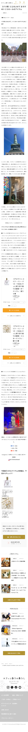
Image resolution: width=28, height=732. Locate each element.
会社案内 (14, 703)
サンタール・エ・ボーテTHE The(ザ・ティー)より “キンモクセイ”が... (18, 590)
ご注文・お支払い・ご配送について (11, 699)
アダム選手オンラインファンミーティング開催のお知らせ (18, 643)
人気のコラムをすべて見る (14, 600)
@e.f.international (14, 459)
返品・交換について (17, 695)
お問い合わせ (5, 710)
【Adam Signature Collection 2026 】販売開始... (18, 631)
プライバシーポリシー (7, 718)
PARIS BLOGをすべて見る (14, 653)
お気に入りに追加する (15, 315)
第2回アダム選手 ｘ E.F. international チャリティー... (18, 618)
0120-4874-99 (15, 542)
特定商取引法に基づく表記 (8, 714)
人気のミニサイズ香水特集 (18, 561)
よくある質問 (5, 695)
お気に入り (16, 3)
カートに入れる (15, 310)
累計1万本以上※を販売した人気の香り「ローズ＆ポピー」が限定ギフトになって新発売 (18, 576)
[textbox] (14, 238)
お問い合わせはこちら (15, 537)
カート (20, 3)
